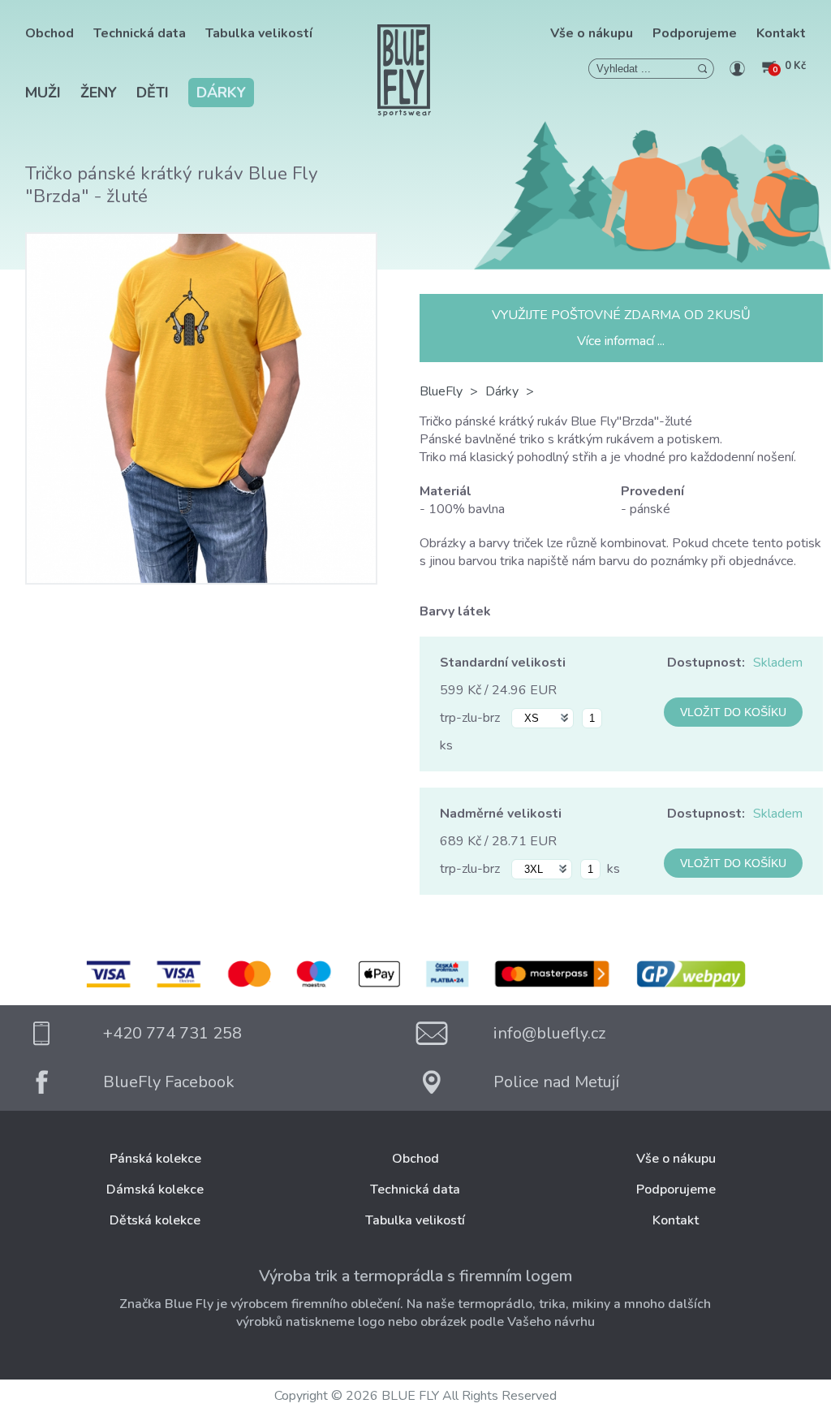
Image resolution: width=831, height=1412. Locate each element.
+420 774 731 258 (172, 1033)
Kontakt (781, 33)
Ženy (98, 92)
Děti (152, 92)
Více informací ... (621, 341)
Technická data (139, 33)
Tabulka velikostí (258, 33)
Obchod (49, 33)
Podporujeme (694, 33)
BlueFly (441, 391)
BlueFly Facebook (169, 1082)
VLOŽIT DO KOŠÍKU (733, 712)
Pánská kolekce (155, 1159)
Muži (43, 92)
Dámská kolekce (155, 1189)
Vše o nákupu (591, 33)
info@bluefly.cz (549, 1033)
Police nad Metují (556, 1082)
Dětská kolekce (155, 1220)
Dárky (221, 92)
